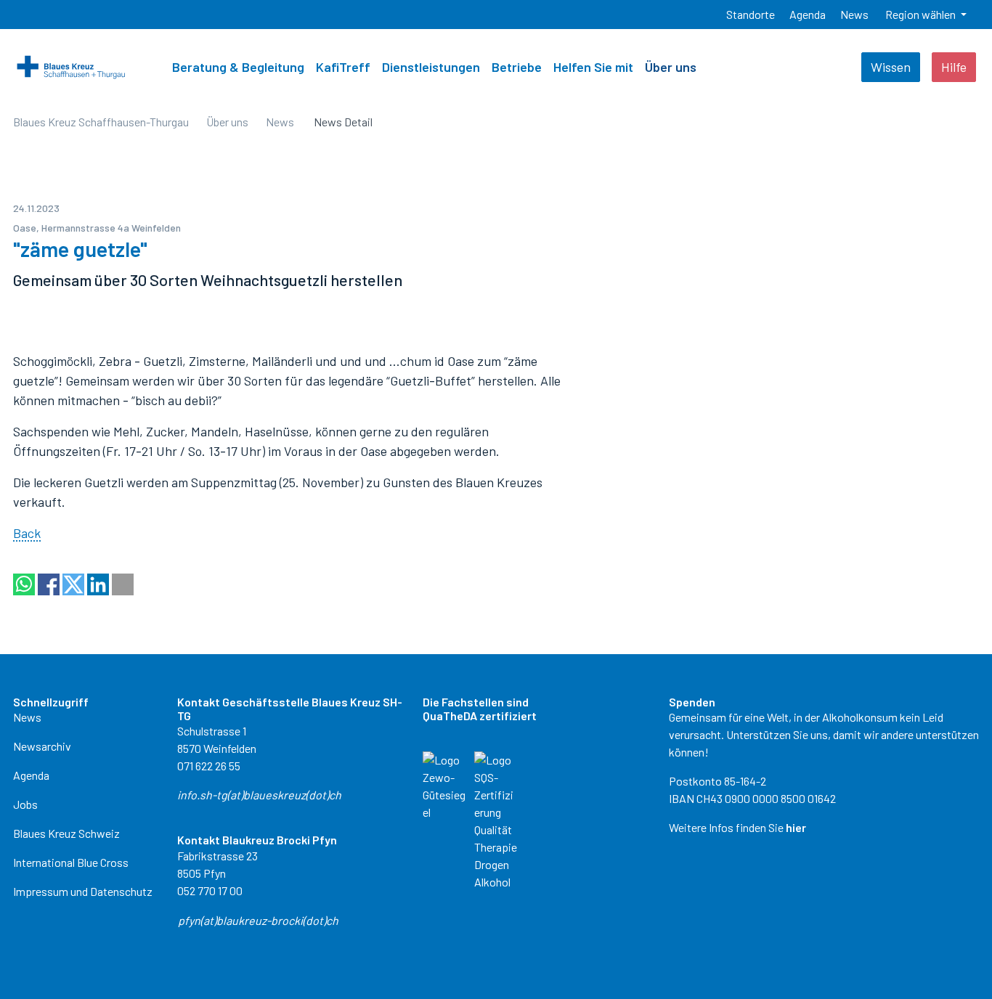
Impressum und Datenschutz (83, 891)
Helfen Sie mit (593, 67)
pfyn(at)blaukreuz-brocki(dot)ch (258, 920)
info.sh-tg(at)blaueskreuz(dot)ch (259, 795)
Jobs (25, 804)
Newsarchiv (42, 746)
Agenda (31, 775)
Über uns (670, 67)
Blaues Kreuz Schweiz (66, 833)
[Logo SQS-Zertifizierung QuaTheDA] (495, 819)
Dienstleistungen (431, 67)
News (27, 717)
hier (796, 827)
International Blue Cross (71, 862)
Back (27, 533)
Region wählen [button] (921, 14)
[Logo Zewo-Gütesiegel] (444, 784)
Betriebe (517, 67)
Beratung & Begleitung (238, 67)
